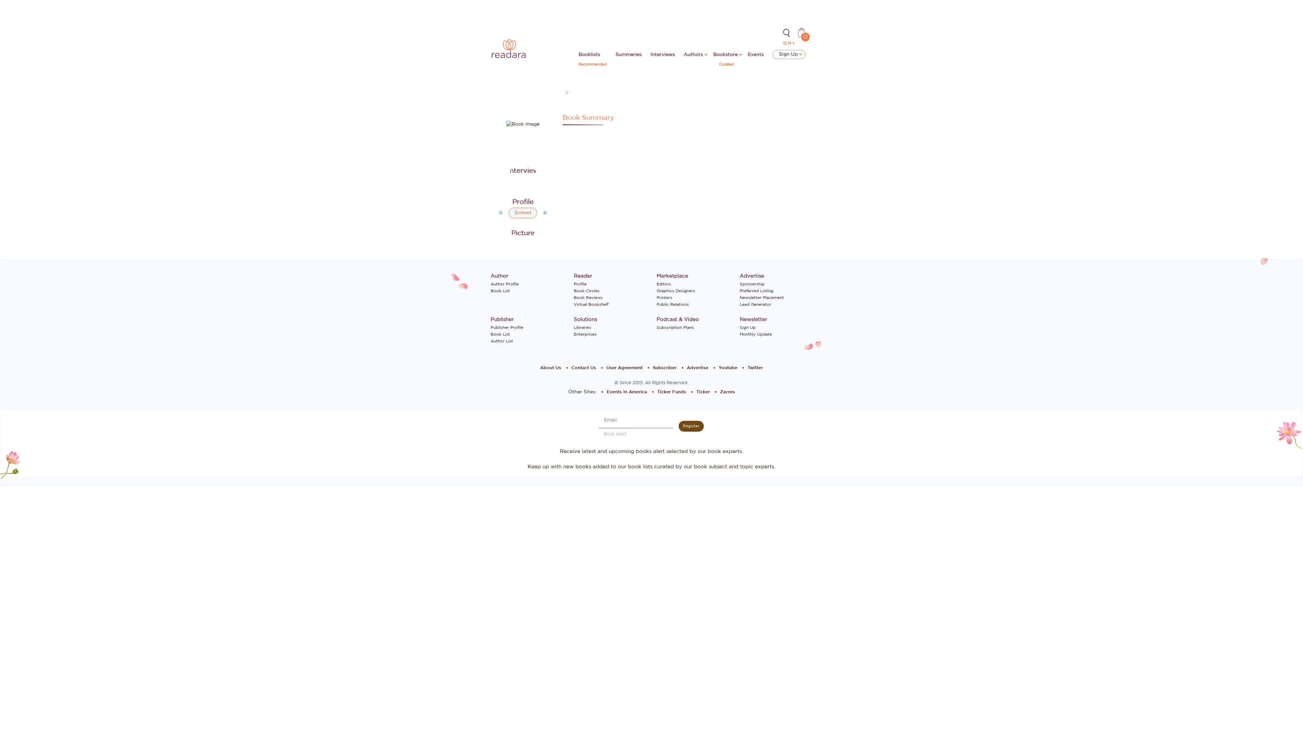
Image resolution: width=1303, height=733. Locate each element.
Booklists (589, 54)
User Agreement (624, 368)
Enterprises (585, 334)
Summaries (629, 54)
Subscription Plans (675, 327)
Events (756, 54)
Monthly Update (756, 334)
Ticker (703, 392)
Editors (664, 284)
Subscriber (665, 368)
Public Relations (673, 304)
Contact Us (583, 368)
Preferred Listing (756, 291)
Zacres (727, 392)
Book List (500, 291)
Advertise (698, 368)
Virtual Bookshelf (591, 304)
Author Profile (505, 284)
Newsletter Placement (762, 298)
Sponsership (752, 284)
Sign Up (789, 54)
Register (691, 426)
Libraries (582, 327)
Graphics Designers (676, 291)
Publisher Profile (507, 327)
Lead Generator (755, 304)
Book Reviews (588, 298)
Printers (664, 298)
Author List (502, 341)
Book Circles (587, 291)
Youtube (728, 368)
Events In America (627, 392)
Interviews (662, 54)
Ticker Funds (671, 392)
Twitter (755, 368)
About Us (550, 368)
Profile (580, 284)
